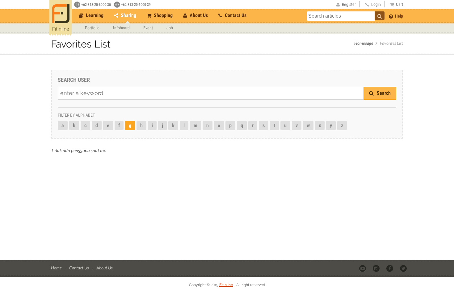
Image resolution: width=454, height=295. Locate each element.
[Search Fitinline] (380, 15)
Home (56, 267)
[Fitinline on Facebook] (390, 268)
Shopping (163, 15)
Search (383, 93)
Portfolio (92, 27)
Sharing (128, 15)
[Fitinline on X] (404, 268)
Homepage (363, 43)
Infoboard (121, 27)
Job (169, 27)
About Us (198, 15)
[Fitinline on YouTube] (363, 268)
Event (148, 27)
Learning (94, 15)
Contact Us (235, 15)
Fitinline (226, 285)
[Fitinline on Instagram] (376, 268)
